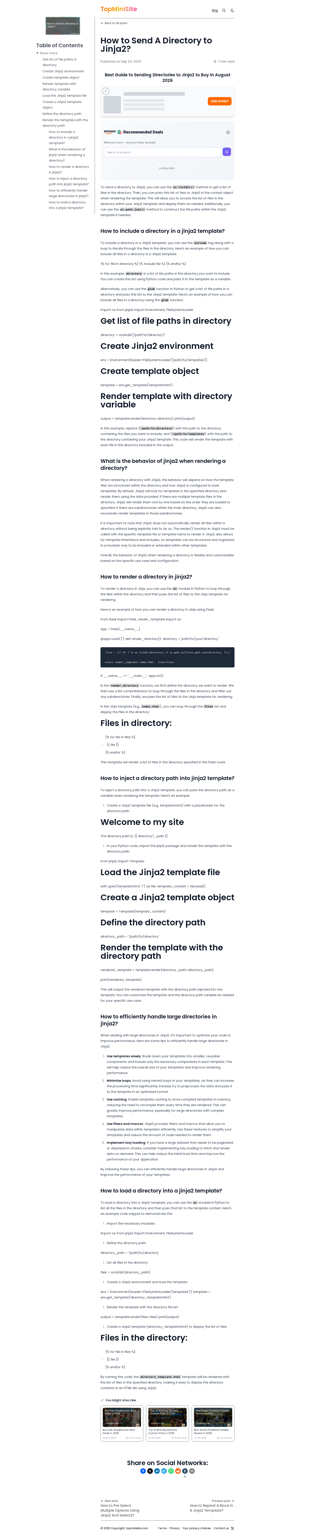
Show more (48, 53)
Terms (162, 1528)
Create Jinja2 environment (63, 71)
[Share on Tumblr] (185, 1471)
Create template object (61, 77)
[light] (232, 10)
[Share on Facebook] (143, 1471)
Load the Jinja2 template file (65, 95)
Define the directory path (62, 114)
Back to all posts (116, 23)
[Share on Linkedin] (157, 1471)
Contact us (221, 1528)
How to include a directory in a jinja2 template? (63, 137)
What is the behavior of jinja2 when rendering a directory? (67, 155)
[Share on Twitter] (150, 1471)
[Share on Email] (192, 1471)
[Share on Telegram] (164, 1471)
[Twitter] (232, 1528)
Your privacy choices (197, 1528)
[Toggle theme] (228, 132)
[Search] (224, 10)
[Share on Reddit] (178, 1471)
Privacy (175, 1528)
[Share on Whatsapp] (171, 1471)
